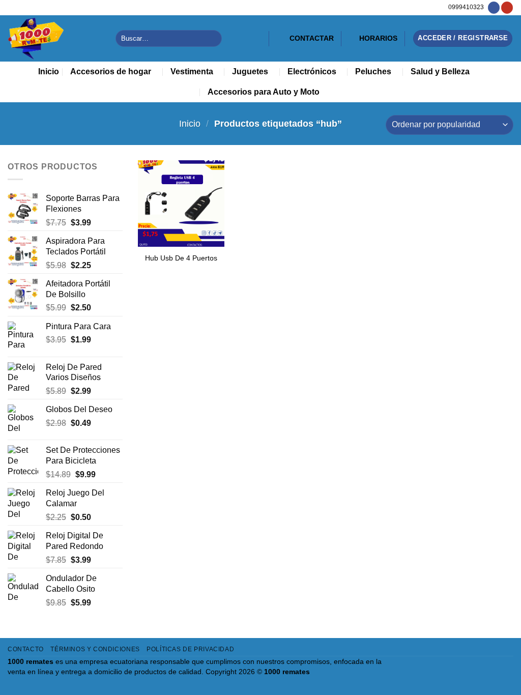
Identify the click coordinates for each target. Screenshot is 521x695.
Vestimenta (191, 71)
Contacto (26, 649)
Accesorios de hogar (110, 71)
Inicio (48, 71)
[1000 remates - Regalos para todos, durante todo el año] (54, 38)
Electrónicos (311, 71)
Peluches (373, 71)
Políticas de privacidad (190, 649)
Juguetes (250, 71)
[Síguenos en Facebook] (494, 8)
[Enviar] (212, 38)
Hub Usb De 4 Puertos (181, 258)
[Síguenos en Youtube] (507, 8)
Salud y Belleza (440, 71)
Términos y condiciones (94, 649)
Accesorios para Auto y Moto (264, 92)
